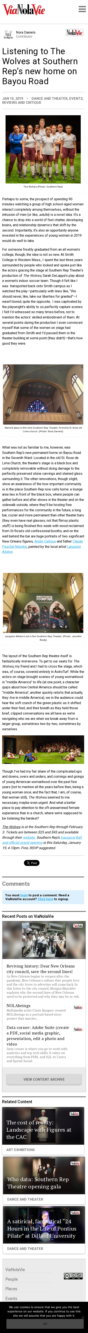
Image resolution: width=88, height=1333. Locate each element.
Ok (45, 1324)
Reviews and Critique (21, 103)
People (11, 1279)
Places (11, 1288)
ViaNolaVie (15, 1269)
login (24, 895)
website (29, 838)
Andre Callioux (45, 541)
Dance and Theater (49, 99)
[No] (83, 1317)
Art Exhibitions (20, 1150)
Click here (45, 899)
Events (76, 99)
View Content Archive (44, 1079)
